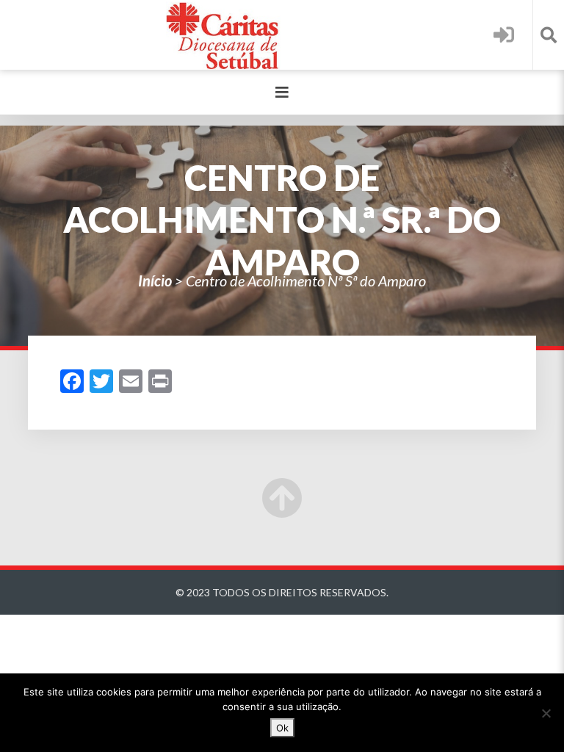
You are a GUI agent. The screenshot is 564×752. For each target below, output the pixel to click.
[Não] (545, 713)
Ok (282, 728)
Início (155, 280)
